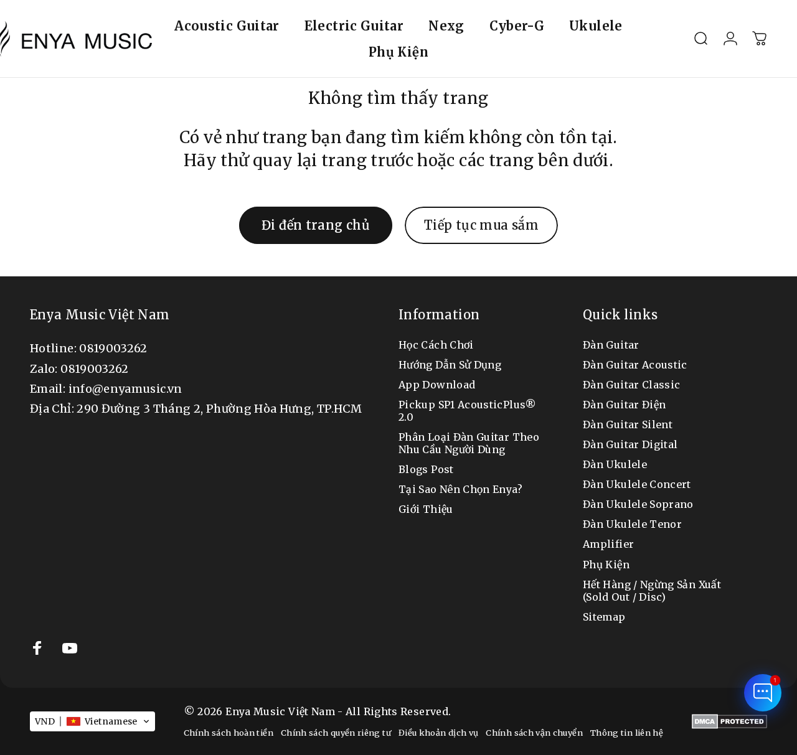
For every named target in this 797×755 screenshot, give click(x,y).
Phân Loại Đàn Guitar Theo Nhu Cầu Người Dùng (468, 443)
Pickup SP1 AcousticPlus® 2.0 (467, 410)
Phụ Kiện (606, 564)
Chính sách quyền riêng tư (336, 733)
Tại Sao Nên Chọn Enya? (460, 489)
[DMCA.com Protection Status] (729, 721)
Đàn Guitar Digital (630, 444)
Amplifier (608, 544)
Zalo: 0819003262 (79, 369)
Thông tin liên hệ (626, 733)
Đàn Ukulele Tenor (632, 524)
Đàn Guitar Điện (624, 404)
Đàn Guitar (611, 345)
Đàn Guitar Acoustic (635, 365)
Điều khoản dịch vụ (438, 733)
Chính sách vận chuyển (534, 733)
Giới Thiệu (425, 509)
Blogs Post (426, 469)
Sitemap (604, 617)
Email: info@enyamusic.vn (106, 389)
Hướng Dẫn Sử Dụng (449, 365)
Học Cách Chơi (436, 345)
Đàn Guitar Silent (627, 424)
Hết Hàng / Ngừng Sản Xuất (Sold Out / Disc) (652, 590)
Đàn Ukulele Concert (637, 484)
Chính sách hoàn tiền (228, 733)
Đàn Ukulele (615, 464)
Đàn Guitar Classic (631, 384)
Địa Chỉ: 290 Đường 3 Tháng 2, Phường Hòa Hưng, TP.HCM (196, 408)
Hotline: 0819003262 (89, 348)
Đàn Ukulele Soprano (638, 504)
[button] (92, 721)
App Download (436, 384)
